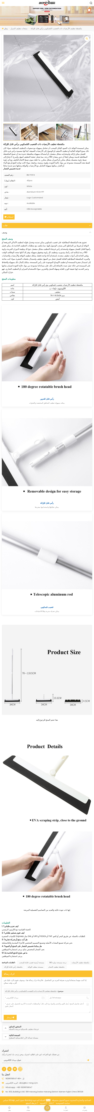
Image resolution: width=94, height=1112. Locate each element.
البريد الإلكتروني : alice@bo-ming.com (22, 1083)
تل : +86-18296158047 (15, 1078)
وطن (6, 28)
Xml (50, 1103)
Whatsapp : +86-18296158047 (19, 1087)
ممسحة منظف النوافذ (35, 967)
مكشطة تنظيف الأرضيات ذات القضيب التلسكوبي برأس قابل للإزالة (30, 991)
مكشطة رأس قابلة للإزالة (13, 967)
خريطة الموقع (31, 1103)
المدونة (43, 1103)
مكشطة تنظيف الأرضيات (80, 962)
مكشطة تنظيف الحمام (56, 967)
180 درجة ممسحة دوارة (57, 962)
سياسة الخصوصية (63, 1103)
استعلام (10, 216)
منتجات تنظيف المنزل (18, 28)
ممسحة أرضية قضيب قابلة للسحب (31, 962)
